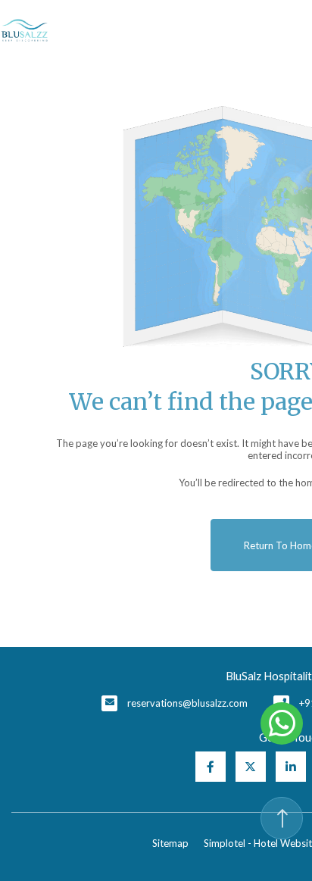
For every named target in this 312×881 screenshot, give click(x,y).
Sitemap (170, 843)
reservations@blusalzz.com (187, 703)
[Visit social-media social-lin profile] (291, 766)
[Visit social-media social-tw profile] (251, 766)
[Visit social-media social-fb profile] (210, 766)
